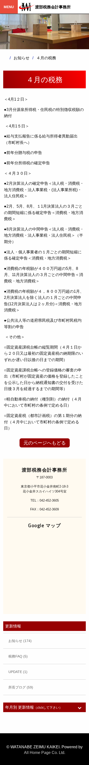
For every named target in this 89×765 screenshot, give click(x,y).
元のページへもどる (44, 442)
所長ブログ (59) (20, 687)
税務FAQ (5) (18, 656)
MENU (9, 7)
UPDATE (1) (17, 672)
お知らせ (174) (20, 641)
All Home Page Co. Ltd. (44, 752)
